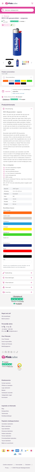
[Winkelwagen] (32, 3)
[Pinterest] (11, 352)
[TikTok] (17, 352)
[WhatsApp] (3, 352)
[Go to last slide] (4, 63)
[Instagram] (14, 352)
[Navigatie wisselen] (2, 3)
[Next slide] (31, 63)
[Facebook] (5, 352)
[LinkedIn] (8, 352)
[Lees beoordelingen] (18, 21)
